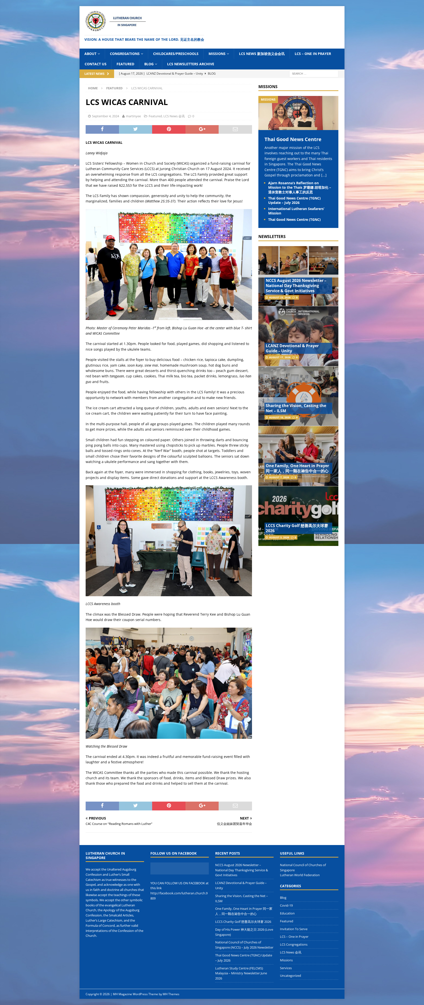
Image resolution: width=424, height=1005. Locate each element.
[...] (324, 175)
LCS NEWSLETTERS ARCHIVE (190, 64)
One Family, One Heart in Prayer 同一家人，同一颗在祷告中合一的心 (297, 468)
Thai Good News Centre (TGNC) (294, 219)
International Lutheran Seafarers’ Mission (296, 210)
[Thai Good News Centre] (298, 127)
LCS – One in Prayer (313, 53)
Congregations (125, 53)
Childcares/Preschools (176, 53)
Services (286, 968)
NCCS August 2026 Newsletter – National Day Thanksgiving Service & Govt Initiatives (296, 285)
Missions (217, 53)
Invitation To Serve (293, 929)
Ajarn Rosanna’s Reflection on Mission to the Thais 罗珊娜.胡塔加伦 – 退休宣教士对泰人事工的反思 (299, 187)
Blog (149, 64)
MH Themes (171, 994)
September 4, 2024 (105, 116)
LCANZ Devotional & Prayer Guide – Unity (292, 348)
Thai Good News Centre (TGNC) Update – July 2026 (294, 200)
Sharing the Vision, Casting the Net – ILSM (296, 408)
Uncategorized (290, 975)
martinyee (133, 116)
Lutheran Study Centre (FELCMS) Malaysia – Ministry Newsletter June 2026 (241, 973)
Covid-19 (286, 905)
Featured (125, 64)
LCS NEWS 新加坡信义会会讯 (262, 53)
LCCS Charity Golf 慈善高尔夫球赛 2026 (297, 528)
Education (287, 913)
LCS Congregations (293, 944)
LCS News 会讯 (174, 116)
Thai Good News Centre (293, 139)
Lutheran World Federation (300, 875)
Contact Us (95, 64)
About (90, 53)
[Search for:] (313, 73)
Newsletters (272, 236)
